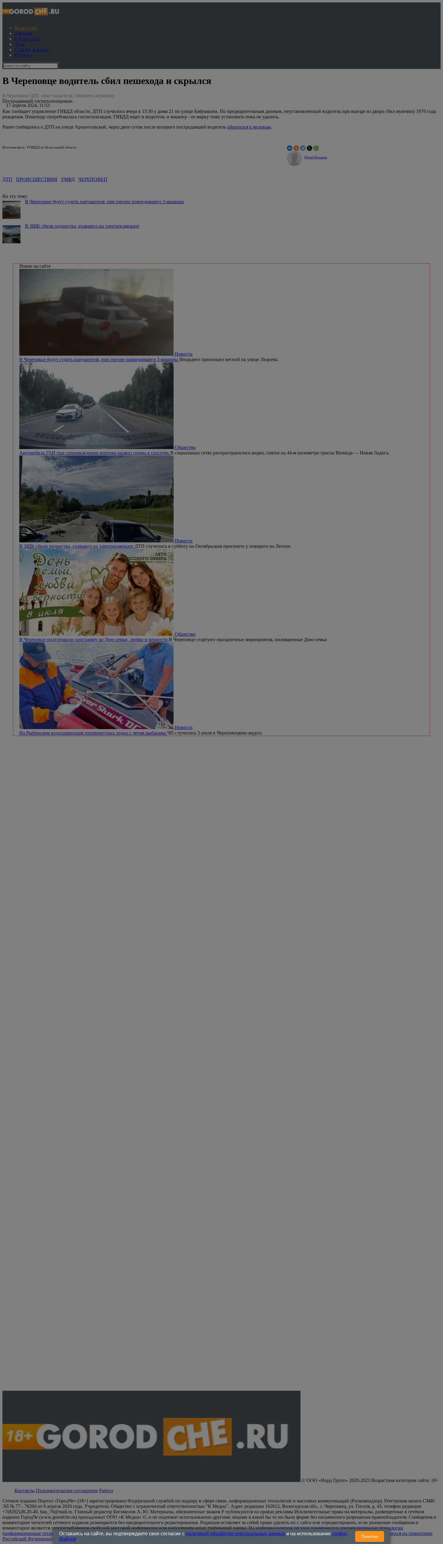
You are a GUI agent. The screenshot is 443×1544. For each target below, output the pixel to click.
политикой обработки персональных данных (235, 1533)
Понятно (369, 1536)
